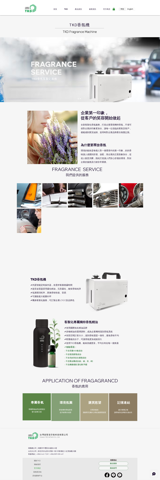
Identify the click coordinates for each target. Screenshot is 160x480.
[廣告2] (80, 98)
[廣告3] (78, 98)
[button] (114, 8)
